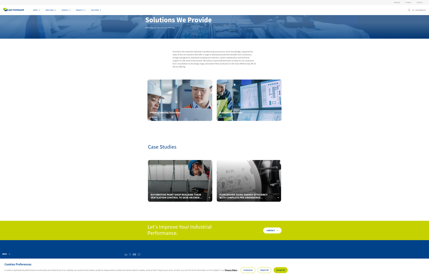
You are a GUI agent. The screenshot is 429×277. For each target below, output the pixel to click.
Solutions (95, 10)
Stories (408, 2)
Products (79, 10)
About (35, 10)
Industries (50, 10)
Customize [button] (248, 270)
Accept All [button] (280, 270)
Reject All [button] (264, 270)
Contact (420, 2)
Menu (4, 254)
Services (65, 10)
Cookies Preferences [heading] (17, 264)
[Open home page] (13, 10)
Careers (397, 2)
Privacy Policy (231, 270)
